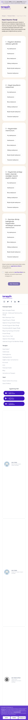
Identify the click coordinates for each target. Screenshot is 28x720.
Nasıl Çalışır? (6, 349)
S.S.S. (4, 365)
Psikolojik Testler (11, 15)
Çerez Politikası (7, 383)
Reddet (14, 717)
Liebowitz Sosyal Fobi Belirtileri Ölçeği (13, 341)
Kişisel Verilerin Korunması (10, 381)
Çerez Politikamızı (17, 712)
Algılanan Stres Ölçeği (8, 339)
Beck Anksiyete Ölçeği (9, 310)
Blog (4, 370)
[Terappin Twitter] (8, 301)
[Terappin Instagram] (4, 301)
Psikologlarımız (7, 354)
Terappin (4, 15)
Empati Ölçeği (6, 333)
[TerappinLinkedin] (15, 301)
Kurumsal (5, 362)
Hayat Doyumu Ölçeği (9, 320)
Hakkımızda (6, 352)
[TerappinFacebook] (11, 301)
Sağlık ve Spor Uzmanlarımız (10, 360)
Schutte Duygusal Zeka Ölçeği (11, 325)
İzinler (6, 717)
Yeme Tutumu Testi (8, 336)
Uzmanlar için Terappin (9, 373)
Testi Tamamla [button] (14, 284)
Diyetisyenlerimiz (7, 357)
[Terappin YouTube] (18, 301)
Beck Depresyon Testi (8, 317)
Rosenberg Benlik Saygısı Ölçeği (11, 328)
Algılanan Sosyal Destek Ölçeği (11, 322)
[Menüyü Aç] (25, 7)
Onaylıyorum (22, 717)
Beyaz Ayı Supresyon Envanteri (11, 331)
